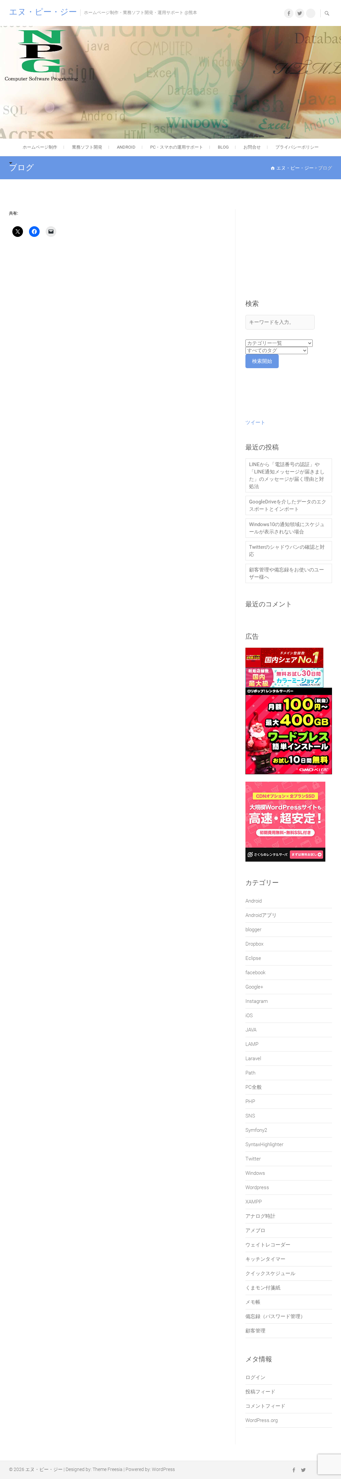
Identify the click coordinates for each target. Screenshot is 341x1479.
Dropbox (254, 944)
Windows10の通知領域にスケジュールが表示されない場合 (287, 528)
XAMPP (253, 1202)
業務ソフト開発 (87, 147)
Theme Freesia (108, 1469)
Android (253, 901)
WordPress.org (261, 1420)
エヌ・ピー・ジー (43, 12)
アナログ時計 (260, 1216)
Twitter (253, 1159)
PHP (250, 1102)
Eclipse (253, 958)
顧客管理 (255, 1331)
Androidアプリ (261, 915)
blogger (253, 930)
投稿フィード (260, 1392)
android (126, 147)
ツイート (255, 422)
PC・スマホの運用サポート (176, 147)
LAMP (251, 1044)
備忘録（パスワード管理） (275, 1316)
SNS (250, 1116)
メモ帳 (252, 1302)
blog (223, 147)
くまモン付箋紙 (262, 1288)
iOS (249, 1016)
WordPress (163, 1469)
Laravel (253, 1059)
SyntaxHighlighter (264, 1144)
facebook (255, 973)
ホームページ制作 (40, 147)
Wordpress (257, 1187)
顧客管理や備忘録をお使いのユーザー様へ (286, 573)
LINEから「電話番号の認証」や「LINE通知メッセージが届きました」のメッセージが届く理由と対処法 (287, 475)
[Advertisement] (288, 254)
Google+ (254, 987)
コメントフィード (265, 1406)
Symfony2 (256, 1130)
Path (250, 1073)
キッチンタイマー (265, 1259)
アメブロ (255, 1230)
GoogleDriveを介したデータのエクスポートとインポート (287, 505)
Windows (255, 1173)
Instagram (256, 1001)
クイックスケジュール (270, 1273)
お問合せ (252, 147)
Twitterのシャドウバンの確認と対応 (287, 550)
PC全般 (253, 1087)
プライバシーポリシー (297, 147)
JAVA (250, 1030)
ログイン (255, 1377)
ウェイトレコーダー (267, 1245)
